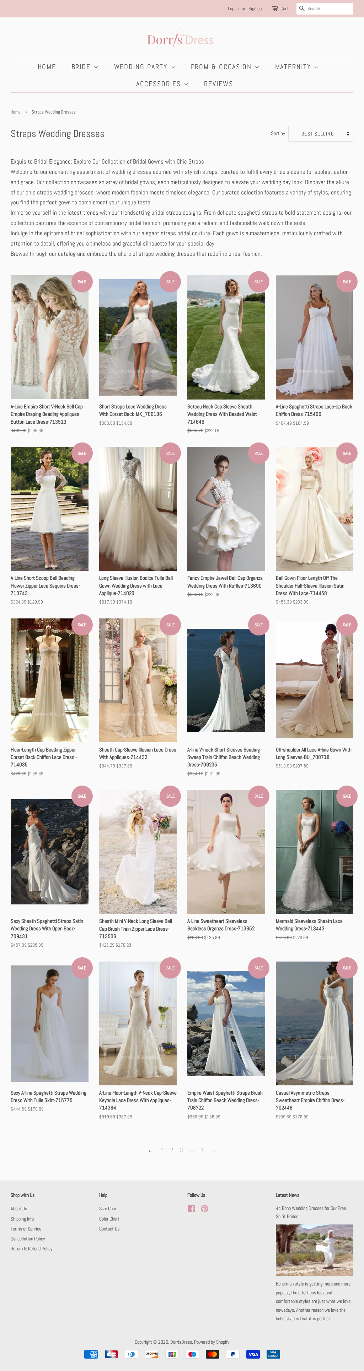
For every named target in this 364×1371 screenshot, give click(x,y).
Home (47, 66)
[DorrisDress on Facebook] (191, 1210)
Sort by (278, 133)
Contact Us (109, 1229)
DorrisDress (181, 1342)
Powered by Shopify (212, 1342)
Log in (233, 8)
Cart (284, 8)
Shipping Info (22, 1219)
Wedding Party (142, 66)
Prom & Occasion (223, 66)
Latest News (287, 1195)
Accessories (159, 83)
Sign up (255, 8)
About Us (19, 1208)
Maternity (294, 66)
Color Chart (109, 1219)
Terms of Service (26, 1229)
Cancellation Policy (28, 1238)
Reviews (218, 83)
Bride (82, 66)
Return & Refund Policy (32, 1248)
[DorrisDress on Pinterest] (204, 1210)
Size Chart (108, 1208)
